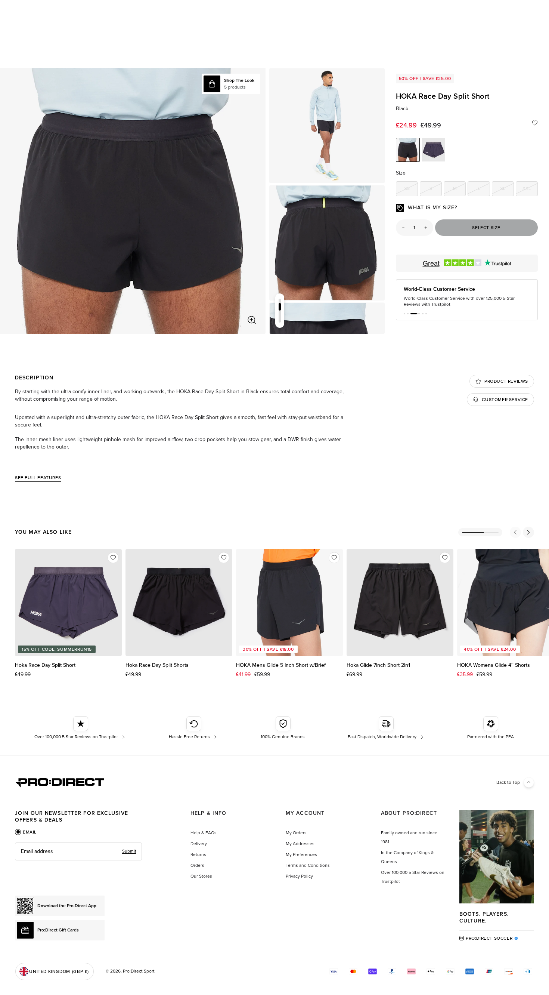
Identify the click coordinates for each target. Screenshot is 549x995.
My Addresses (300, 843)
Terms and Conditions (308, 865)
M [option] (459, 189)
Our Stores (201, 876)
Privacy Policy (299, 876)
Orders (197, 865)
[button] (404, 313)
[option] (408, 150)
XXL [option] (530, 189)
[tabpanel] (78, 851)
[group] (327, 126)
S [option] (435, 189)
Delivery (198, 843)
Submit (129, 851)
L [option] (484, 189)
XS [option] (411, 189)
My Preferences (301, 854)
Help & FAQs (203, 832)
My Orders (296, 832)
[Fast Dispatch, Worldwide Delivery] (386, 728)
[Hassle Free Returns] (193, 728)
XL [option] (507, 189)
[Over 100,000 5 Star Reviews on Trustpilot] (80, 728)
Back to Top (508, 782)
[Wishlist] (535, 123)
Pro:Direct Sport (139, 971)
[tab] (26, 832)
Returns (198, 854)
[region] (133, 201)
